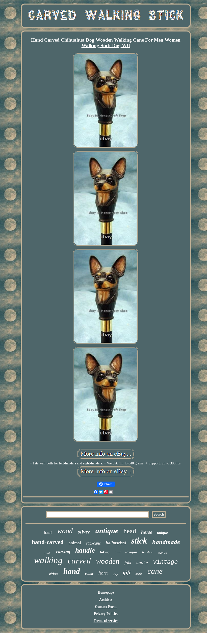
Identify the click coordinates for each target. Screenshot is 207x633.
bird (117, 552)
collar (89, 574)
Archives (105, 600)
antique (106, 531)
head (129, 531)
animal (75, 542)
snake (142, 562)
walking (48, 560)
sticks (139, 574)
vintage (165, 562)
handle (85, 550)
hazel (48, 532)
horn (103, 573)
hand (71, 571)
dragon (131, 552)
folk (127, 562)
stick (139, 540)
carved (79, 560)
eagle (48, 552)
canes (162, 552)
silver (84, 531)
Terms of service (106, 621)
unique (162, 533)
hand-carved (48, 542)
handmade (166, 542)
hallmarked (116, 543)
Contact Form (106, 607)
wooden (107, 561)
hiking (105, 552)
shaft (115, 574)
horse (146, 532)
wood (65, 531)
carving (63, 551)
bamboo (147, 552)
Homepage (106, 592)
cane (155, 571)
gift (127, 572)
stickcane (93, 543)
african (53, 574)
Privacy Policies (106, 614)
